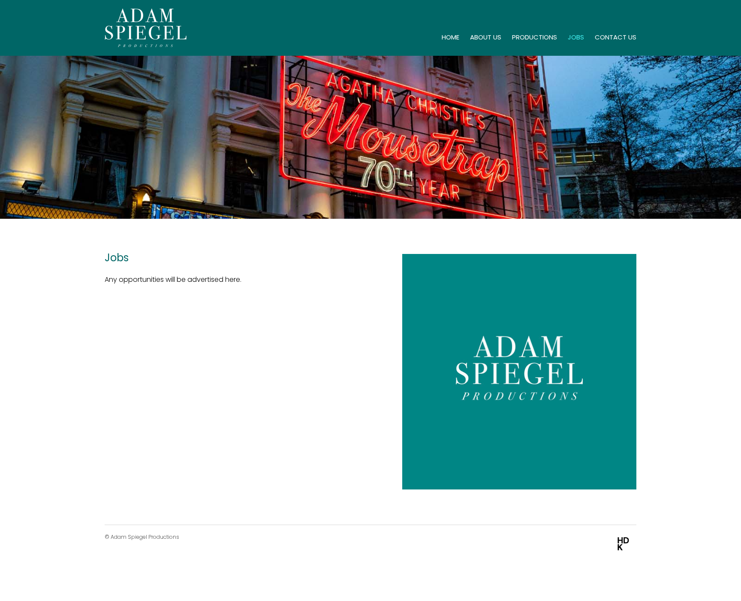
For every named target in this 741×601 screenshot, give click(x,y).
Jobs (576, 37)
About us (485, 37)
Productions (534, 37)
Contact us (615, 37)
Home (450, 37)
